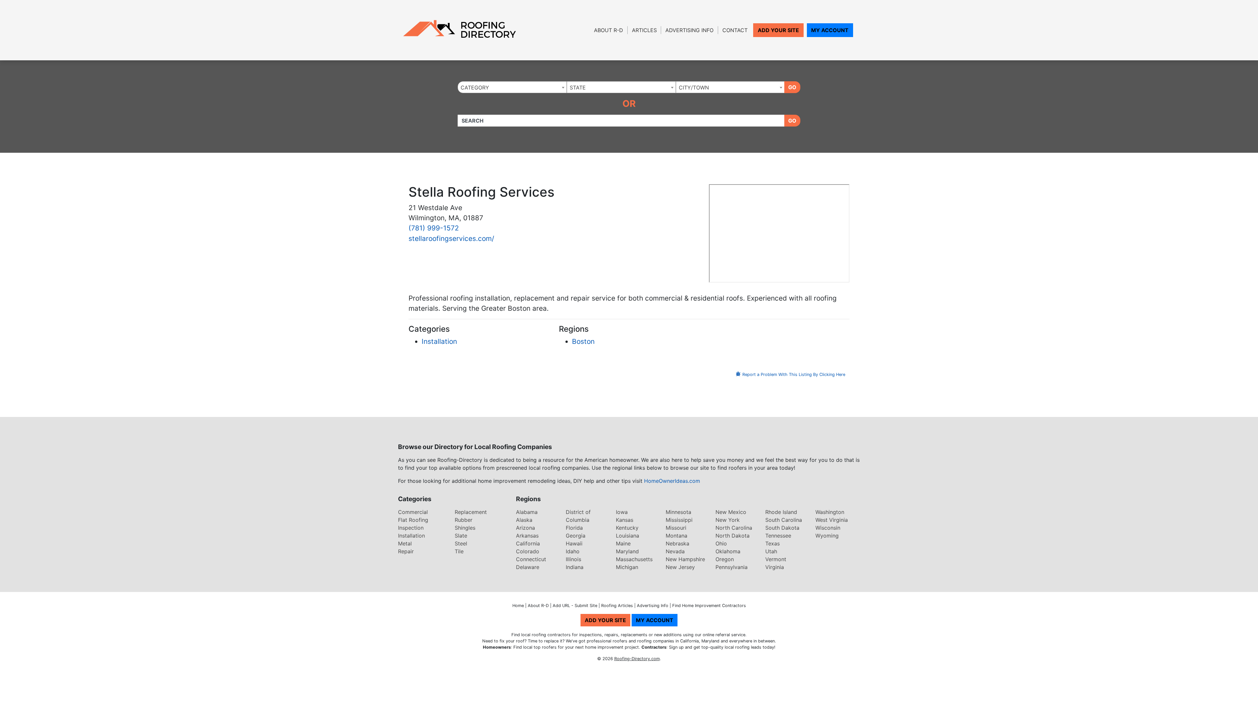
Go (792, 87)
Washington (829, 512)
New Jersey (680, 567)
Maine (623, 543)
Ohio (721, 543)
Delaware (527, 567)
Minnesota (678, 512)
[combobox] (512, 87)
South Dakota (782, 527)
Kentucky (627, 527)
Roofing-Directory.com (637, 658)
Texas (772, 543)
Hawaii (574, 543)
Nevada (675, 551)
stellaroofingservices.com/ (451, 238)
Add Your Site (778, 30)
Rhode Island (781, 512)
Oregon (724, 559)
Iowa (622, 512)
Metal (405, 543)
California (528, 543)
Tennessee (778, 535)
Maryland (627, 551)
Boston (583, 341)
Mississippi (679, 520)
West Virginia (831, 520)
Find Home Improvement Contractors (709, 605)
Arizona (525, 527)
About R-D (608, 30)
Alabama (527, 512)
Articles (644, 30)
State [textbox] (578, 87)
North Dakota (732, 535)
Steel (461, 543)
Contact (735, 30)
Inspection (411, 527)
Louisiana (627, 535)
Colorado (527, 551)
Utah (771, 551)
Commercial (413, 512)
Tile (459, 551)
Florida (574, 527)
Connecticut (531, 559)
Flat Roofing (413, 520)
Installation (439, 341)
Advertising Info (689, 30)
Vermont (775, 559)
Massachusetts (634, 559)
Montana (676, 535)
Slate (461, 535)
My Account (829, 30)
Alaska (524, 520)
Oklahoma (727, 551)
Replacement (471, 512)
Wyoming (827, 535)
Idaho (573, 551)
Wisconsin (827, 527)
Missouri (676, 527)
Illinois (573, 559)
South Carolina (783, 520)
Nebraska (677, 543)
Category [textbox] (475, 87)
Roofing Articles (617, 605)
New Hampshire (685, 559)
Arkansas (527, 535)
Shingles (465, 527)
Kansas (624, 520)
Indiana (574, 567)
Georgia (575, 535)
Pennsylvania (731, 567)
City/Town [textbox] (694, 87)
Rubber (463, 520)
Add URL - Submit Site (575, 605)
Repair (406, 551)
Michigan (627, 567)
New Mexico (730, 512)
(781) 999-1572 (434, 228)
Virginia (774, 567)
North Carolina (733, 527)
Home (518, 605)
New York (727, 520)
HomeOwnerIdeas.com (672, 481)
